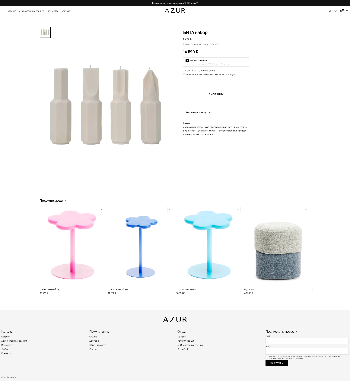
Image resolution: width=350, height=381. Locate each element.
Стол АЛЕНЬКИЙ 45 (49, 289)
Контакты (67, 11)
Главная (186, 44)
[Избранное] (335, 11)
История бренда (185, 340)
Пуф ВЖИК (249, 289)
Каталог (12, 11)
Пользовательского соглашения (289, 358)
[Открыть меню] (3, 10)
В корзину (216, 94)
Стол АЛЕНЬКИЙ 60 (118, 289)
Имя (268, 346)
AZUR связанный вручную (31, 11)
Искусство (53, 11)
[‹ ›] (141, 247)
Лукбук (4, 349)
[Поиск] (329, 11)
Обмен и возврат (97, 344)
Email (269, 336)
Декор (205, 44)
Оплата (93, 336)
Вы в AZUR (182, 349)
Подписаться (276, 362)
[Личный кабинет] (347, 11)
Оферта (93, 349)
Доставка (94, 340)
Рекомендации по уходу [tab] (199, 112)
